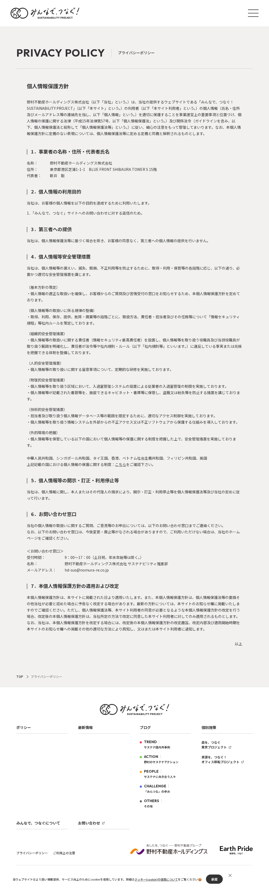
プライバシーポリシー (32, 853)
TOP (19, 676)
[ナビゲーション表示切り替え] (253, 13)
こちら (120, 464)
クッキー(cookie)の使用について (156, 879)
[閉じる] (230, 875)
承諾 (214, 879)
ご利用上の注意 (64, 853)
